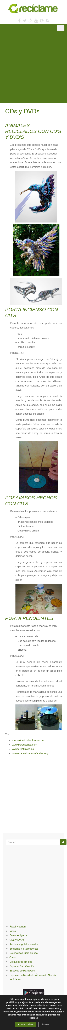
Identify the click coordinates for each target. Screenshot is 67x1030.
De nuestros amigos (20, 961)
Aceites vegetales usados (23, 944)
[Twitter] (24, 20)
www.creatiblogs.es (23, 748)
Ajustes (45, 1024)
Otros (12, 957)
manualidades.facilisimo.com (28, 740)
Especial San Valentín (21, 966)
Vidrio (12, 931)
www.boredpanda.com (24, 744)
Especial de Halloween (22, 970)
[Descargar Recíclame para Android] (33, 992)
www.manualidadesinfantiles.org (30, 753)
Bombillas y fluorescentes (23, 948)
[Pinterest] (42, 20)
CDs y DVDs (16, 939)
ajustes (58, 1011)
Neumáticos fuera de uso (23, 953)
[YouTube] (36, 20)
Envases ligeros (18, 935)
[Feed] (47, 20)
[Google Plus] (30, 20)
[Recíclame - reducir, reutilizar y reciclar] (33, 8)
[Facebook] (19, 20)
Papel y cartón (17, 926)
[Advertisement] (33, 67)
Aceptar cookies (25, 1024)
